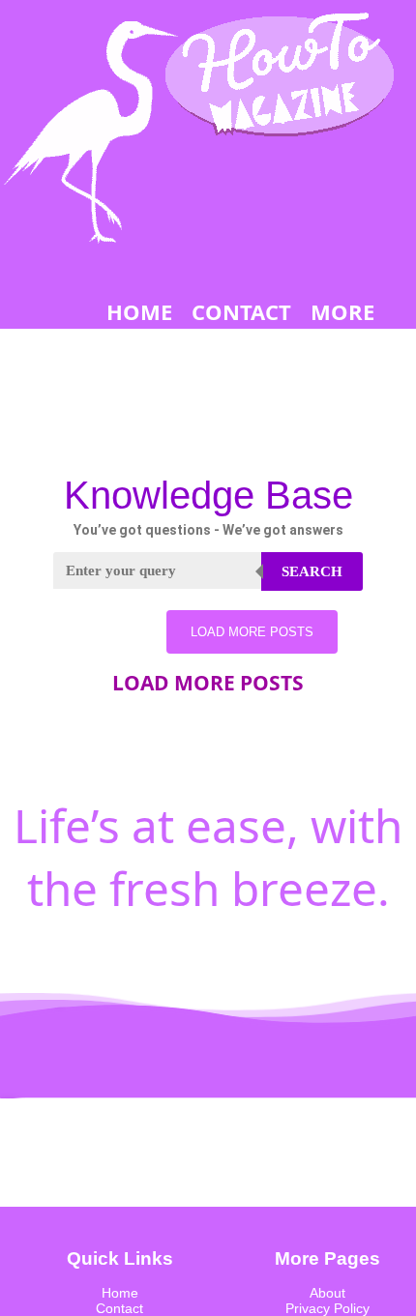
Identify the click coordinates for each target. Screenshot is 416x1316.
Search (312, 571)
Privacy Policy (327, 1308)
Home (120, 1293)
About (327, 1293)
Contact (119, 1308)
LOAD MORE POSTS (252, 632)
